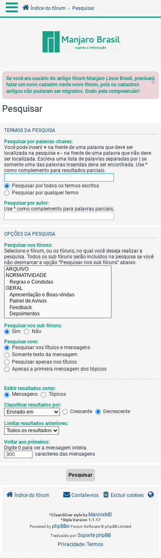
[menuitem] (123, 495)
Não (36, 331)
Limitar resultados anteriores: (36, 423)
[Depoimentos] (58, 314)
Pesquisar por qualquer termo (44, 193)
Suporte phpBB (94, 535)
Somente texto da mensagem (44, 354)
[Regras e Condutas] (58, 282)
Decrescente (116, 411)
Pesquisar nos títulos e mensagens (50, 347)
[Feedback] (58, 308)
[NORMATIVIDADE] (58, 275)
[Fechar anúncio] (153, 80)
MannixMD (100, 515)
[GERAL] (58, 288)
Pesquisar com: (21, 342)
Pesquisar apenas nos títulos (44, 362)
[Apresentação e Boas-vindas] (58, 295)
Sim (16, 331)
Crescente (80, 411)
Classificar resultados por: (32, 405)
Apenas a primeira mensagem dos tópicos (59, 369)
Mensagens (24, 394)
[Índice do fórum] (80, 42)
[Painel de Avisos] (58, 301)
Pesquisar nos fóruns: (28, 245)
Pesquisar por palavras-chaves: (38, 141)
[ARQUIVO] (58, 269)
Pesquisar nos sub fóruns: (33, 326)
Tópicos (56, 394)
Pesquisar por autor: (26, 203)
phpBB (59, 526)
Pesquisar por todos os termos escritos (55, 186)
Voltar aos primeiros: (27, 442)
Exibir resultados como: (30, 388)
